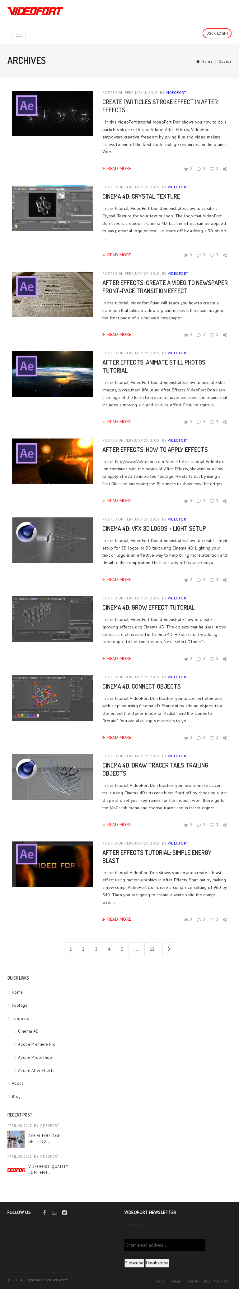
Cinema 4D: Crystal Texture (141, 196)
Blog (16, 1096)
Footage (20, 1005)
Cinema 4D (28, 1031)
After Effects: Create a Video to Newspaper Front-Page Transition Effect (165, 287)
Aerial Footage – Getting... (46, 1138)
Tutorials (20, 1018)
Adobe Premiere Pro (37, 1044)
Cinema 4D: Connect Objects (141, 686)
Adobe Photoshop (35, 1057)
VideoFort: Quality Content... (48, 1169)
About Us (220, 1281)
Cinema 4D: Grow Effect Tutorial (148, 607)
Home (207, 61)
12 (152, 949)
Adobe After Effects (36, 1070)
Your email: (135, 1224)
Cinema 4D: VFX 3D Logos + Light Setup (154, 528)
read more (119, 168)
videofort (176, 92)
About (17, 1083)
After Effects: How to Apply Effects (155, 449)
